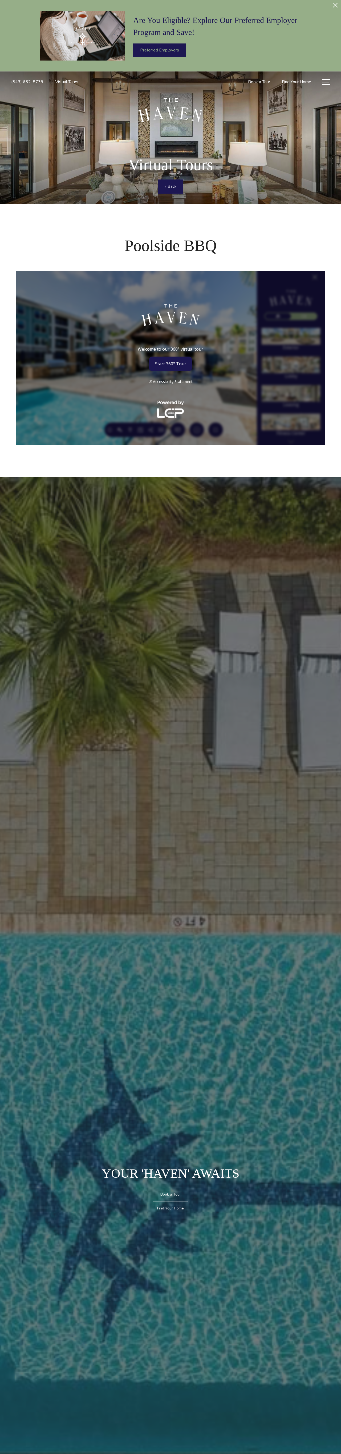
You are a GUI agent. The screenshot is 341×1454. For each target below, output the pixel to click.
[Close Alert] (335, 6)
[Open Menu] (326, 82)
